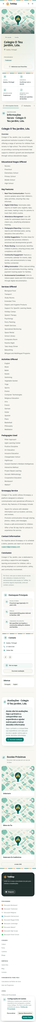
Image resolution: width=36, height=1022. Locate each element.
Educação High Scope (10, 931)
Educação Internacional (10, 916)
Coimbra (4, 951)
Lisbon (4, 944)
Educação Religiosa (9, 912)
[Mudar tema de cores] (32, 4)
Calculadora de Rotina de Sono (11, 981)
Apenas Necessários (25, 1013)
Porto (3, 948)
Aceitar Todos (27, 1017)
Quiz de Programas (8, 985)
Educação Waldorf (8, 927)
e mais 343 (18, 864)
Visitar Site (9, 650)
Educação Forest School (10, 934)
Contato (4, 972)
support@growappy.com (11, 547)
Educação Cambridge (10, 923)
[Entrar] (28, 4)
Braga (3, 955)
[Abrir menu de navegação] (3, 4)
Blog (3, 968)
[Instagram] (10, 657)
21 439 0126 (10, 646)
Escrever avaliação (18, 671)
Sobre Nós (5, 965)
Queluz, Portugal (11, 643)
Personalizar (11, 1013)
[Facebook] (5, 657)
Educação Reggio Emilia (10, 920)
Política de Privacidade (9, 995)
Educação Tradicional (9, 909)
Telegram (11, 892)
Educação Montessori (9, 905)
